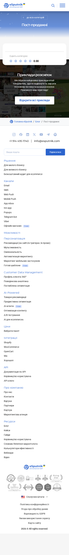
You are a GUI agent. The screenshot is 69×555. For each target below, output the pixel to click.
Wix (5, 355)
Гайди (7, 434)
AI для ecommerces (13, 319)
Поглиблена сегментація (17, 285)
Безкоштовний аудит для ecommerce (23, 174)
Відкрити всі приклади (34, 100)
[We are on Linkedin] (27, 134)
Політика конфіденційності (34, 504)
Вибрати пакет (11, 330)
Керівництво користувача (17, 376)
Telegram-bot (10, 216)
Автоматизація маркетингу (18, 256)
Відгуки (8, 401)
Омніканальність (13, 251)
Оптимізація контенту (15, 310)
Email (6, 185)
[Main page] (14, 5)
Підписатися (55, 152)
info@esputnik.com (47, 141)
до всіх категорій (35, 17)
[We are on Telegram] (48, 134)
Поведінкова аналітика (16, 281)
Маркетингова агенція (15, 414)
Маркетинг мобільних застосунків (22, 260)
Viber (6, 221)
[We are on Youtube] (41, 134)
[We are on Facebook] (20, 134)
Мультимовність (12, 247)
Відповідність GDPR (34, 513)
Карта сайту (34, 522)
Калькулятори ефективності (19, 448)
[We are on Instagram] (14, 134)
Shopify (7, 342)
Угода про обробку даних (34, 508)
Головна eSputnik (23, 121)
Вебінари (8, 452)
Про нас (8, 392)
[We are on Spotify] (55, 134)
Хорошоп (8, 360)
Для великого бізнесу (15, 169)
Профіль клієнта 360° (15, 276)
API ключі (9, 380)
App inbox (9, 203)
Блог (37, 121)
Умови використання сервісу (34, 518)
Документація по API (15, 371)
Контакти (9, 396)
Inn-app (8, 207)
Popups (8, 212)
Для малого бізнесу (14, 165)
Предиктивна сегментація (17, 301)
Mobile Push (10, 198)
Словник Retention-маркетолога (21, 443)
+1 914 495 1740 (19, 141)
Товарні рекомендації (15, 297)
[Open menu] (62, 5)
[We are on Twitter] (34, 134)
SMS (6, 189)
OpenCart (8, 351)
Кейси (7, 430)
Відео (6, 457)
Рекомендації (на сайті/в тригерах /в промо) (27, 242)
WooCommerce (11, 346)
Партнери (9, 405)
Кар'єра (8, 409)
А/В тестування (12, 315)
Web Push (9, 194)
